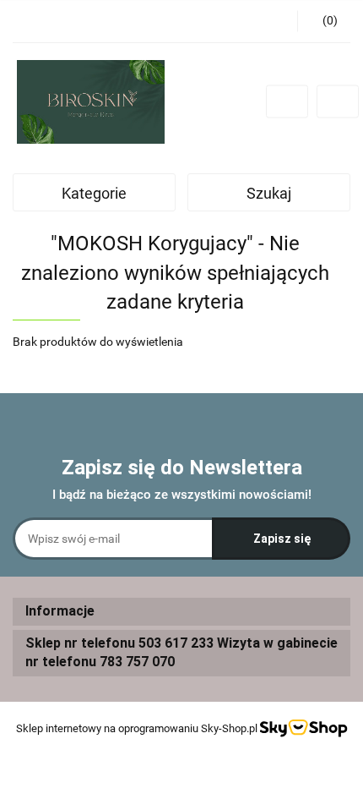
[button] (181, 612)
